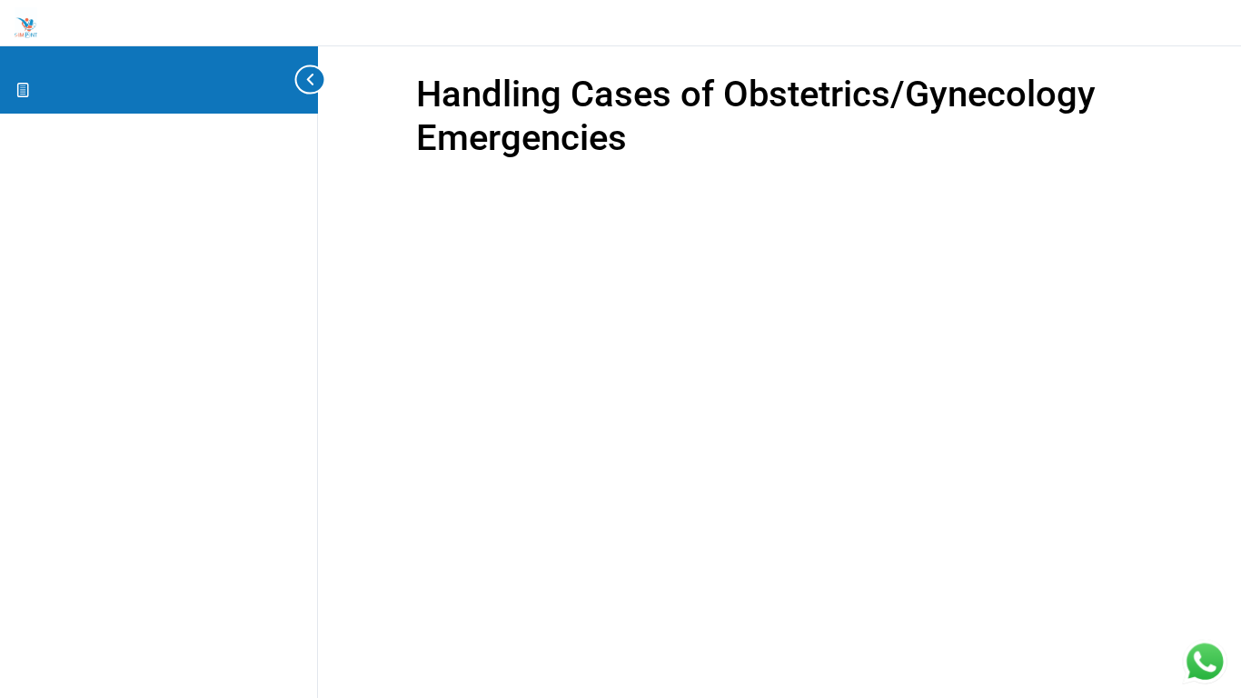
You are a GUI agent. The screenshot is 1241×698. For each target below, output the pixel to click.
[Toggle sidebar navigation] (309, 79)
